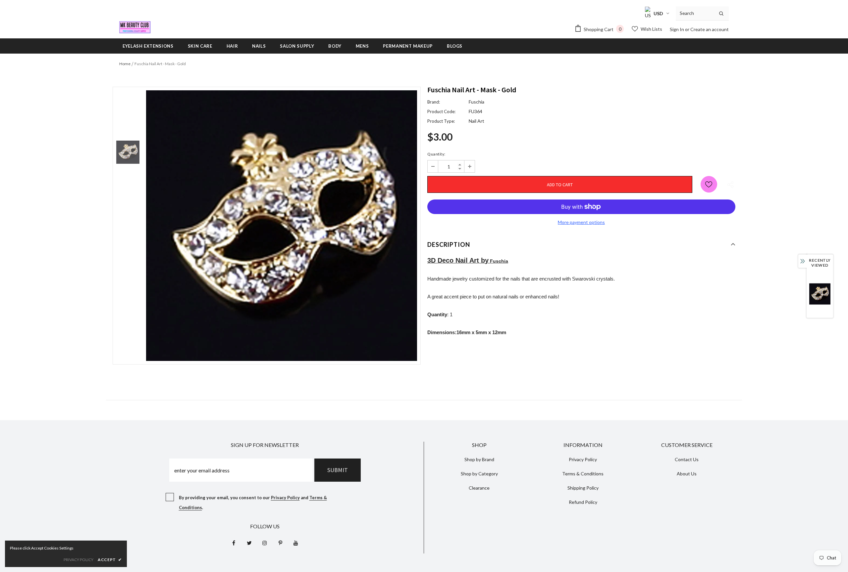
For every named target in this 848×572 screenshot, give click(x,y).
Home (125, 63)
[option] (281, 225)
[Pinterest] (280, 543)
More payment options (581, 222)
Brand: (433, 102)
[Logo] (135, 27)
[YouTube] (296, 543)
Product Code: (441, 111)
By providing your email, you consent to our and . (253, 502)
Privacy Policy (285, 497)
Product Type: (441, 121)
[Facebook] (233, 543)
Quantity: (436, 154)
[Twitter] (249, 543)
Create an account (709, 29)
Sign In (677, 29)
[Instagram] (265, 543)
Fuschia (476, 102)
